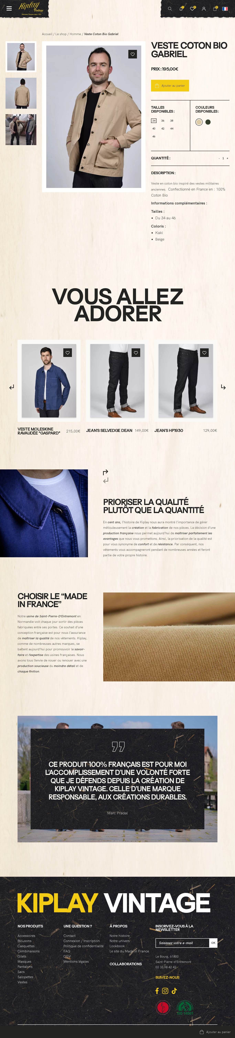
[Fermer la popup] (207, 497)
